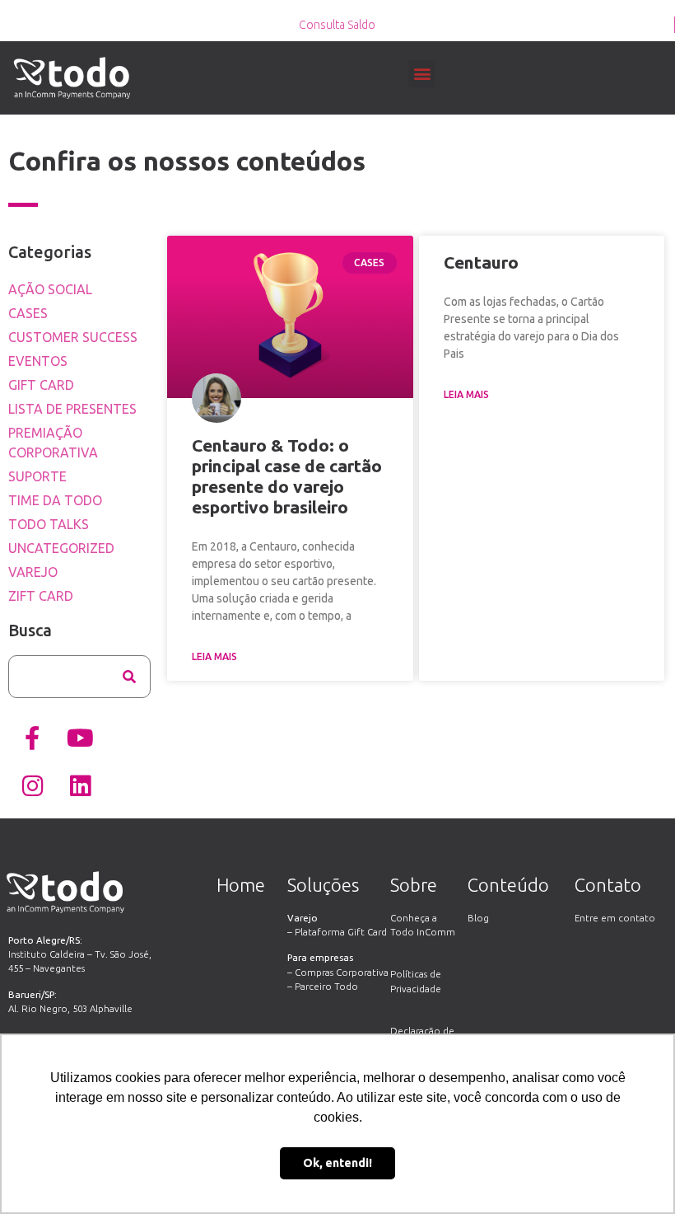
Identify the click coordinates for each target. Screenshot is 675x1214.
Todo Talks (48, 524)
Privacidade (415, 988)
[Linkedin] (80, 786)
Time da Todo (55, 500)
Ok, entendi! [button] (337, 1162)
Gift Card (41, 384)
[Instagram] (32, 786)
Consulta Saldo (337, 24)
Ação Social (50, 289)
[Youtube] (80, 738)
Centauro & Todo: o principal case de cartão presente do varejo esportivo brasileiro (287, 476)
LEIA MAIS (214, 656)
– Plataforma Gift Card (337, 931)
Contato (608, 884)
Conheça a (413, 917)
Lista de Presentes (72, 408)
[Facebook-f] (32, 738)
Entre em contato (615, 917)
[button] (421, 73)
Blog (478, 917)
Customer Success (72, 337)
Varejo (33, 572)
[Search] (129, 677)
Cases (28, 313)
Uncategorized (61, 548)
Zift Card (40, 595)
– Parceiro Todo (322, 986)
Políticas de (415, 973)
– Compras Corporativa (338, 972)
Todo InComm (422, 931)
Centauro (481, 262)
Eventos (38, 361)
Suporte (37, 476)
